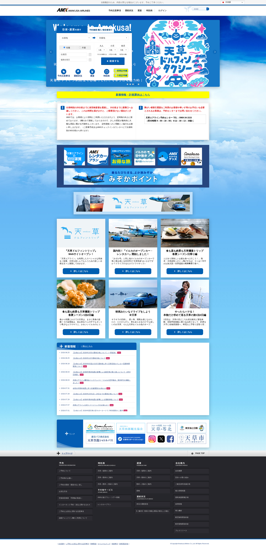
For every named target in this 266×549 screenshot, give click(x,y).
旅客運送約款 (123, 544)
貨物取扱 (93, 544)
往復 (68, 47)
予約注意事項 (114, 10)
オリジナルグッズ (104, 544)
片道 (83, 47)
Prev (51, 52)
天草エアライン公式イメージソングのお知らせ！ (91, 405)
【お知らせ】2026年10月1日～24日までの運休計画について (95, 394)
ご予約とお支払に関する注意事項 (77, 544)
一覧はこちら (87, 346)
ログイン (162, 10)
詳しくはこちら (81, 271)
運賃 (140, 10)
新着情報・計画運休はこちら (133, 94)
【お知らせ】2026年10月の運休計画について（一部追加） (95, 353)
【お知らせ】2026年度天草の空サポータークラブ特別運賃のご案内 (98, 411)
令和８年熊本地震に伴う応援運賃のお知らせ (89, 388)
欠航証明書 (122, 75)
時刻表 (149, 10)
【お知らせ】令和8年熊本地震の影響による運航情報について (96, 400)
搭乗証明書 (122, 70)
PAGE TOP (200, 453)
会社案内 (61, 544)
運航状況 (129, 10)
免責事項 (115, 544)
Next (215, 52)
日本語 (228, 2)
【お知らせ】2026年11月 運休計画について (89, 358)
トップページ (67, 453)
